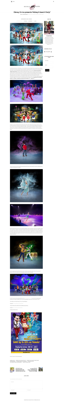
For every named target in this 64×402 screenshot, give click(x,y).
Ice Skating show (31, 361)
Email (46, 65)
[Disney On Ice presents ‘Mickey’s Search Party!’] (26, 33)
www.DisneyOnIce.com (28, 298)
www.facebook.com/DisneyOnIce (18, 303)
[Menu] (11, 1)
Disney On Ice (12, 360)
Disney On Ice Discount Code (21, 360)
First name (46, 60)
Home (21, 14)
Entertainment (25, 14)
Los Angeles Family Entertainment (16, 362)
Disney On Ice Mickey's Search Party (33, 360)
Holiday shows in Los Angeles (22, 361)
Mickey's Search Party (26, 362)
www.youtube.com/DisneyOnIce (17, 307)
